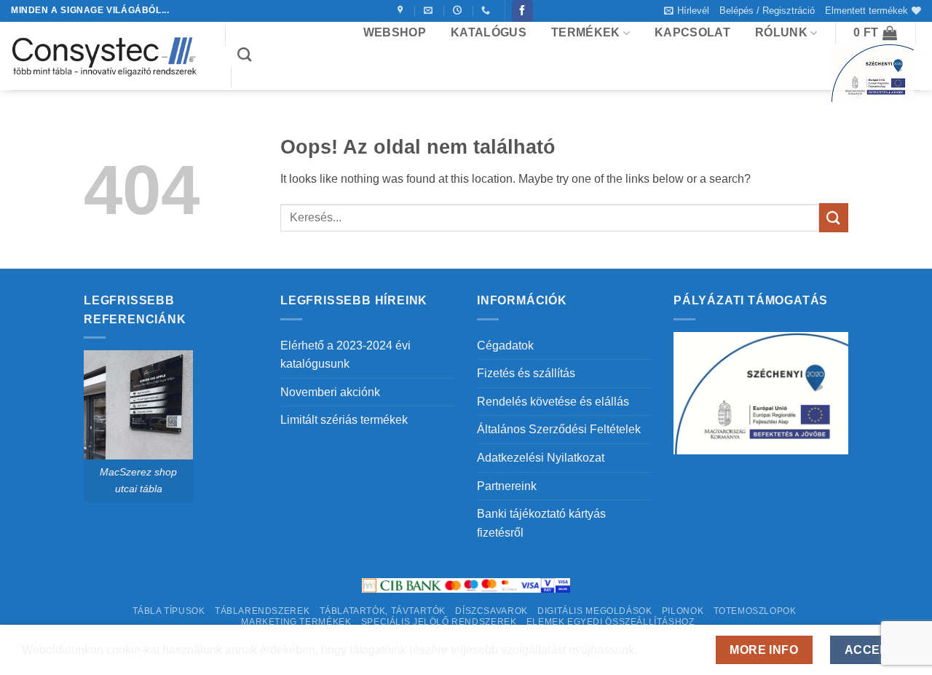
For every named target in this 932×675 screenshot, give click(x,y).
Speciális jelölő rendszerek (439, 622)
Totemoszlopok (755, 611)
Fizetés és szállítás (526, 373)
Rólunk (781, 32)
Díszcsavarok (491, 611)
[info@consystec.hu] (430, 10)
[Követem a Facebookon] (522, 11)
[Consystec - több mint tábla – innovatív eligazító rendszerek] (107, 56)
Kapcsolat (692, 33)
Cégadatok (505, 345)
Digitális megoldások (594, 611)
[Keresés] (244, 54)
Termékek (585, 32)
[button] (686, 10)
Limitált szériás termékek (344, 420)
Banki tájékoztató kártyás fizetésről (541, 523)
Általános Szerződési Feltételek (559, 429)
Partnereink (507, 486)
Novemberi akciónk (330, 392)
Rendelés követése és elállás (553, 401)
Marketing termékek (296, 622)
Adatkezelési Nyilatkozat (540, 457)
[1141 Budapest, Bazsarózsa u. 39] (402, 10)
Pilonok (682, 611)
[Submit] (833, 217)
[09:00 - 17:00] (459, 10)
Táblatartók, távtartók (383, 611)
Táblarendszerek (262, 611)
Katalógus (488, 33)
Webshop (394, 33)
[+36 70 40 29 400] (487, 10)
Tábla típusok (169, 611)
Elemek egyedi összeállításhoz (610, 622)
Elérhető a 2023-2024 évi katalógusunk (345, 355)
